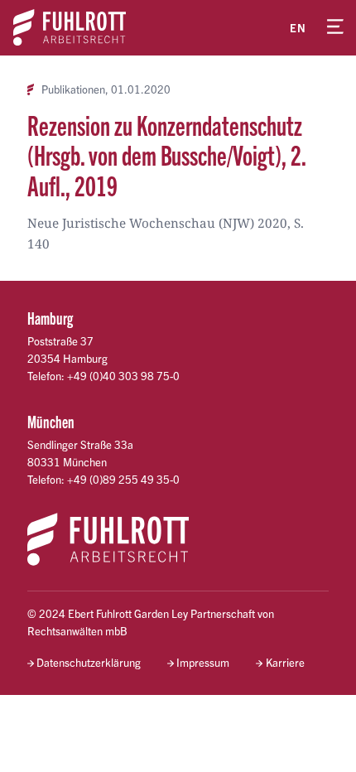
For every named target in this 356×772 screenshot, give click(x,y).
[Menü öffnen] (335, 27)
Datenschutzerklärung (88, 662)
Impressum (202, 662)
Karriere (285, 662)
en (298, 28)
